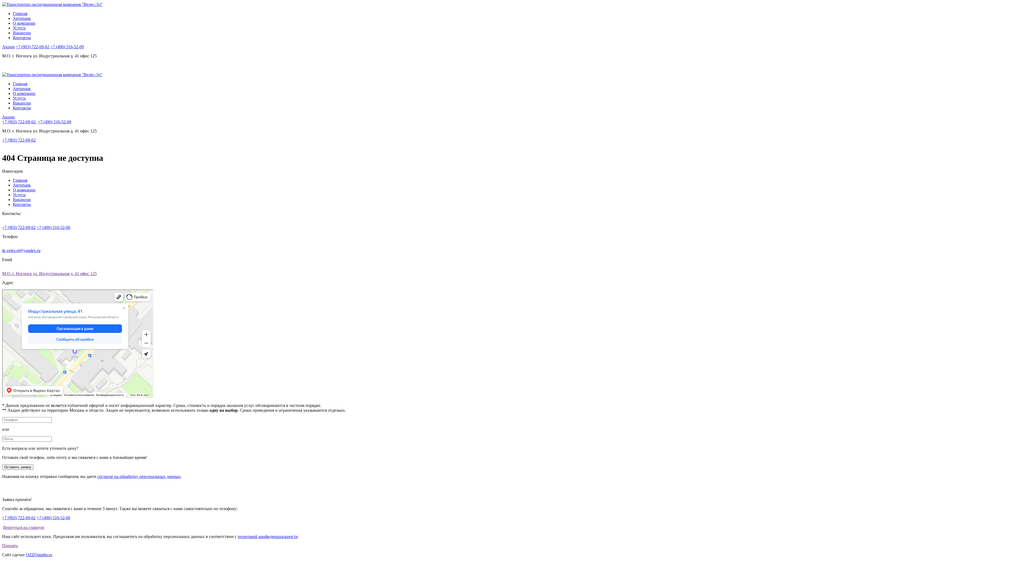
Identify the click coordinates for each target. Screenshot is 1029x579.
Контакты (22, 37)
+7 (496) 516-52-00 (67, 46)
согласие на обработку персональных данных (139, 476)
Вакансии (22, 33)
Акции (8, 46)
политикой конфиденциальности (268, 536)
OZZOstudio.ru (39, 554)
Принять (10, 545)
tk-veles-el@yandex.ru (21, 250)
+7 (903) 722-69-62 (32, 46)
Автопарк (22, 18)
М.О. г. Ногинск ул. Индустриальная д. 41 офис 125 (49, 273)
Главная (20, 13)
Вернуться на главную (23, 527)
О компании (24, 23)
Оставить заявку (17, 467)
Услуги (19, 28)
